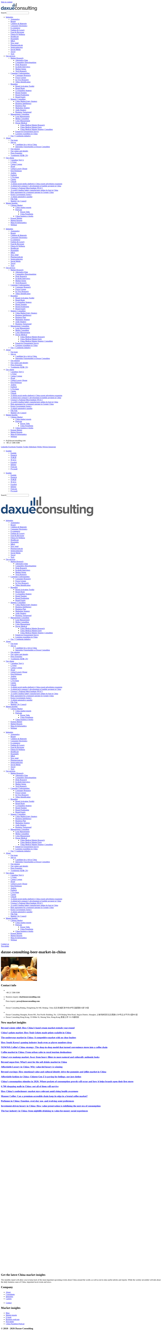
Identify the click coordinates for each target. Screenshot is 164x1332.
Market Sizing (20, 69)
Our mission (15, 149)
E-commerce (15, 28)
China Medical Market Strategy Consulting (36, 129)
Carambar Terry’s (17, 160)
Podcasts (18, 210)
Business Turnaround (23, 112)
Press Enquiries (16, 153)
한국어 (13, 460)
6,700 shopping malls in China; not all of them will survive (29, 1086)
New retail (14, 43)
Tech (12, 54)
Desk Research (21, 65)
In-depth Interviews (22, 67)
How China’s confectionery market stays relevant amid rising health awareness (39, 1091)
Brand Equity (20, 97)
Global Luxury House (19, 169)
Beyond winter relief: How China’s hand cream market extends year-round (38, 1028)
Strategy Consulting (18, 99)
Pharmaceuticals (17, 45)
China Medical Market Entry (31, 127)
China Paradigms (26, 214)
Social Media (16, 49)
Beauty (13, 21)
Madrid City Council (18, 201)
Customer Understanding (20, 73)
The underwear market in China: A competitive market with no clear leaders (38, 1037)
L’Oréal (13, 162)
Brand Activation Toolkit (24, 86)
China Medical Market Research (32, 125)
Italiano (13, 465)
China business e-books (24, 216)
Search (3, 13)
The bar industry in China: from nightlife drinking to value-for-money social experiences (44, 1111)
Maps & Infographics (19, 223)
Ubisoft (13, 182)
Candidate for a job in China (26, 144)
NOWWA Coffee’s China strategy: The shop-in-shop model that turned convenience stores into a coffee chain (54, 1047)
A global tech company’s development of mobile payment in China (36, 186)
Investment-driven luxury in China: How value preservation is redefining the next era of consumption (51, 1106)
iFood (13, 166)
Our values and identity (19, 151)
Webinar (14, 225)
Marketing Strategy (22, 108)
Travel (13, 52)
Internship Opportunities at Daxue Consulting (32, 147)
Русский (14, 469)
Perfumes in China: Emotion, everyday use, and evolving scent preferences (37, 1101)
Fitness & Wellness (18, 34)
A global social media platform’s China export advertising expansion (36, 184)
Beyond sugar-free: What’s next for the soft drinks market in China (34, 1062)
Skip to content (6, 2)
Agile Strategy (20, 110)
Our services (10, 56)
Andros (13, 173)
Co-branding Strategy (23, 90)
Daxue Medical (21, 123)
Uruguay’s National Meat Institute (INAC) (27, 188)
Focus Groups (20, 78)
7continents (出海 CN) (19, 155)
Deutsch (14, 455)
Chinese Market (17, 205)
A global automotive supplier (21, 197)
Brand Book (20, 88)
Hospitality (15, 39)
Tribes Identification (22, 82)
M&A (13, 41)
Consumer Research (23, 75)
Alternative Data (21, 60)
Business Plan (20, 106)
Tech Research (21, 71)
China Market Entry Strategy (26, 101)
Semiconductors (17, 47)
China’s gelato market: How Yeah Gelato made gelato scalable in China (36, 1032)
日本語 (13, 457)
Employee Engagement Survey (27, 132)
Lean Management (22, 116)
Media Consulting (22, 119)
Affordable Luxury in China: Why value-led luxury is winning (32, 1067)
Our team (14, 140)
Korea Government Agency (21, 195)
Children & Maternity (19, 24)
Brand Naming (21, 93)
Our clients (10, 158)
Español (14, 462)
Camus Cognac (16, 164)
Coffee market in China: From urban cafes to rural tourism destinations (36, 1052)
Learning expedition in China (26, 134)
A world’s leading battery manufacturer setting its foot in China (34, 190)
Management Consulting (20, 114)
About (8, 138)
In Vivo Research (22, 80)
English (9, 451)
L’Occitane (15, 177)
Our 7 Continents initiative (21, 136)
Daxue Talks (25, 212)
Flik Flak (14, 199)
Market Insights (12, 203)
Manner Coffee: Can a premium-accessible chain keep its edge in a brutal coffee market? (44, 1096)
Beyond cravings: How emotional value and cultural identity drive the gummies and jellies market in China (53, 1071)
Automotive (15, 19)
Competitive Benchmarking (25, 62)
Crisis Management (22, 121)
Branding (14, 84)
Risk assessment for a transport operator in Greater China (32, 192)
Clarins (13, 179)
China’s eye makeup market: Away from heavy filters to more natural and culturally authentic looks (50, 1057)
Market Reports (16, 220)
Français (14, 467)
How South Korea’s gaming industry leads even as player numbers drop (36, 1042)
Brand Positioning (22, 95)
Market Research (17, 58)
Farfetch (14, 175)
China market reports (23, 207)
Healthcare (15, 37)
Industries (9, 17)
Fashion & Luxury (18, 30)
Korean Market (16, 218)
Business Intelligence (23, 103)
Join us (13, 142)
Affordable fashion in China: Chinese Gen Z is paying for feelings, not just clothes (41, 1076)
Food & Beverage (17, 32)
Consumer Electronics (19, 26)
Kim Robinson (16, 171)
